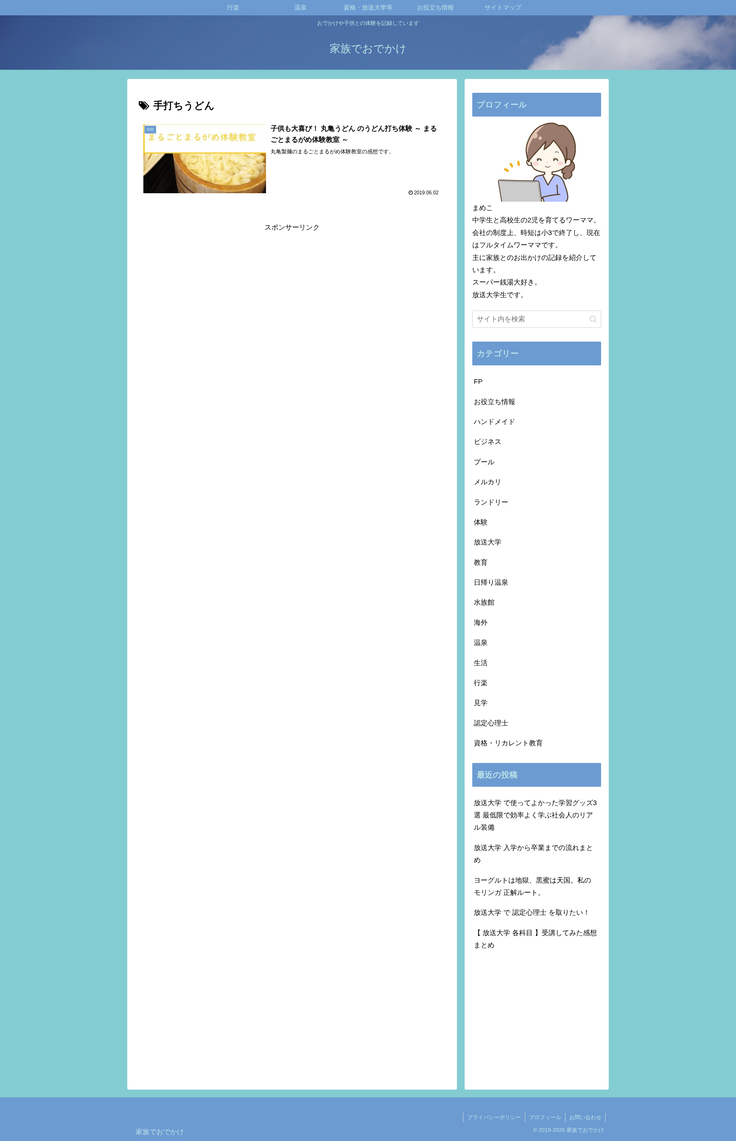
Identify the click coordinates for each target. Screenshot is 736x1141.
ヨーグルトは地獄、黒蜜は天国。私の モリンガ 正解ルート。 (532, 886)
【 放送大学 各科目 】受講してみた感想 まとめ (535, 939)
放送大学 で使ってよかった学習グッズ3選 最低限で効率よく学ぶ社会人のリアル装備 (535, 815)
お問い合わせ (585, 1117)
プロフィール (545, 1117)
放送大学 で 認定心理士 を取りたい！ (532, 912)
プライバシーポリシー (494, 1117)
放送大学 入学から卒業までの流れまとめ (533, 854)
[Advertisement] (292, 287)
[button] (593, 319)
